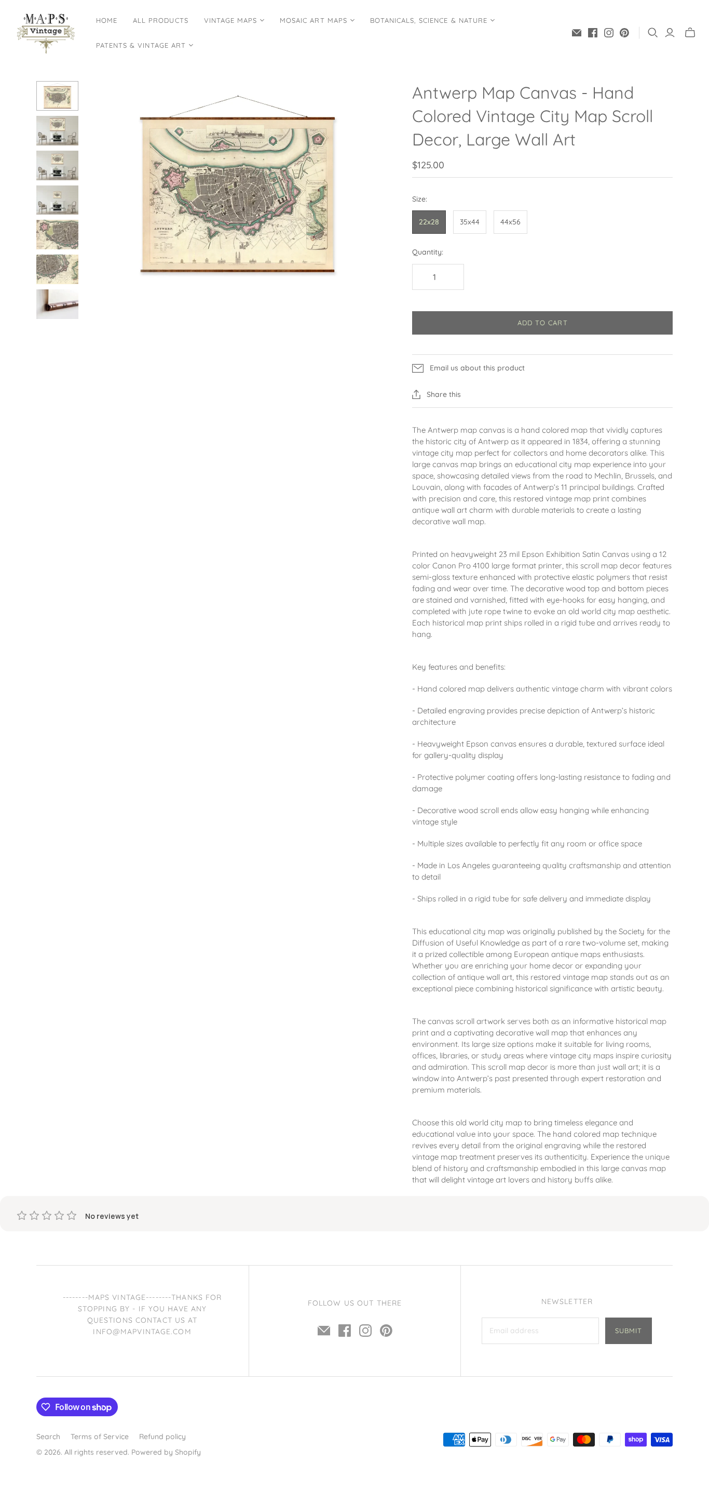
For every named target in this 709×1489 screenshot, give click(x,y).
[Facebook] (593, 32)
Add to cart (542, 322)
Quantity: (427, 252)
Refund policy (162, 1436)
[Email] (576, 32)
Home (106, 20)
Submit (628, 1330)
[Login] (669, 32)
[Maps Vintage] (47, 32)
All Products (160, 20)
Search (48, 1436)
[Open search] (653, 33)
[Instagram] (608, 32)
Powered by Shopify (166, 1452)
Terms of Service (100, 1436)
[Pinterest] (624, 32)
